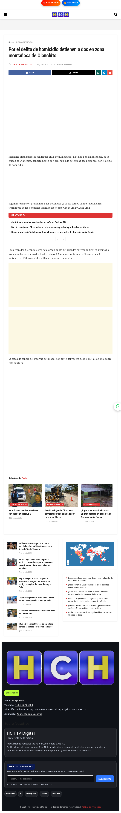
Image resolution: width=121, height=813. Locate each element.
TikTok (44, 793)
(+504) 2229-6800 (24, 704)
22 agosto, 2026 (16, 518)
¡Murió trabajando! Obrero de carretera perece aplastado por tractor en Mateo (50, 227)
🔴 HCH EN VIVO (50, 3)
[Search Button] (115, 14)
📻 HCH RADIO (71, 3)
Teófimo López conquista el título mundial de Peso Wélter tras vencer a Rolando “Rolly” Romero (35, 546)
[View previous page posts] (57, 239)
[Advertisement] (60, 24)
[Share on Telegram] (104, 72)
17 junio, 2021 (43, 64)
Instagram (31, 793)
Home (11, 42)
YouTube (56, 793)
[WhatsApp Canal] (118, 406)
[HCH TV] (60, 667)
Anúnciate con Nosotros (29, 713)
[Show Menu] (5, 14)
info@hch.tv (18, 700)
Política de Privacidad (91, 806)
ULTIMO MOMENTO (24, 42)
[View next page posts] (63, 239)
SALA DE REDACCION (22, 64)
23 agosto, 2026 (26, 553)
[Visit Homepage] (60, 14)
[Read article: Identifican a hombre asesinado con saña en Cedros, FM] (25, 495)
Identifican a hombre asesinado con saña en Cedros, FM (38, 222)
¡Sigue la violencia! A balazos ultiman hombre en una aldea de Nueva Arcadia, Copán (52, 232)
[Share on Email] (109, 72)
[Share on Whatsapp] (98, 72)
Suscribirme (104, 778)
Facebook (10, 793)
